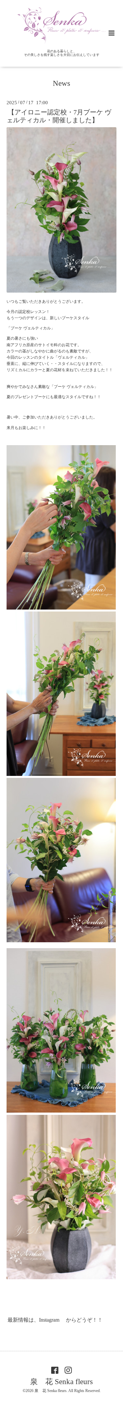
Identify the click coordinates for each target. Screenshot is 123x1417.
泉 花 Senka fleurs (61, 1382)
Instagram (50, 1320)
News (61, 83)
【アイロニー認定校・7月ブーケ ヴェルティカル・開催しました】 (59, 116)
